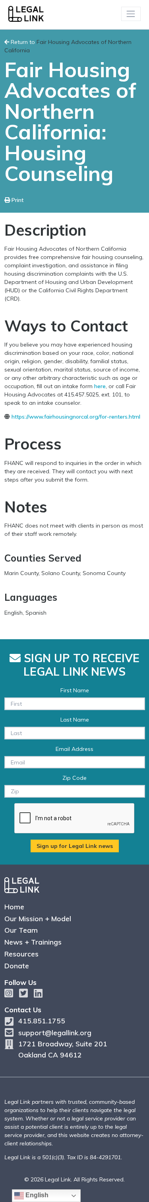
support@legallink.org (54, 1032)
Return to (68, 46)
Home (14, 906)
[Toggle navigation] (131, 14)
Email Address (74, 748)
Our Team (21, 930)
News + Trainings (33, 941)
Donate (16, 965)
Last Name (74, 719)
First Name (74, 690)
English (36, 1195)
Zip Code (74, 777)
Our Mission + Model (37, 918)
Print (16, 200)
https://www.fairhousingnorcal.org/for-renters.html (76, 416)
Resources (21, 953)
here (100, 386)
